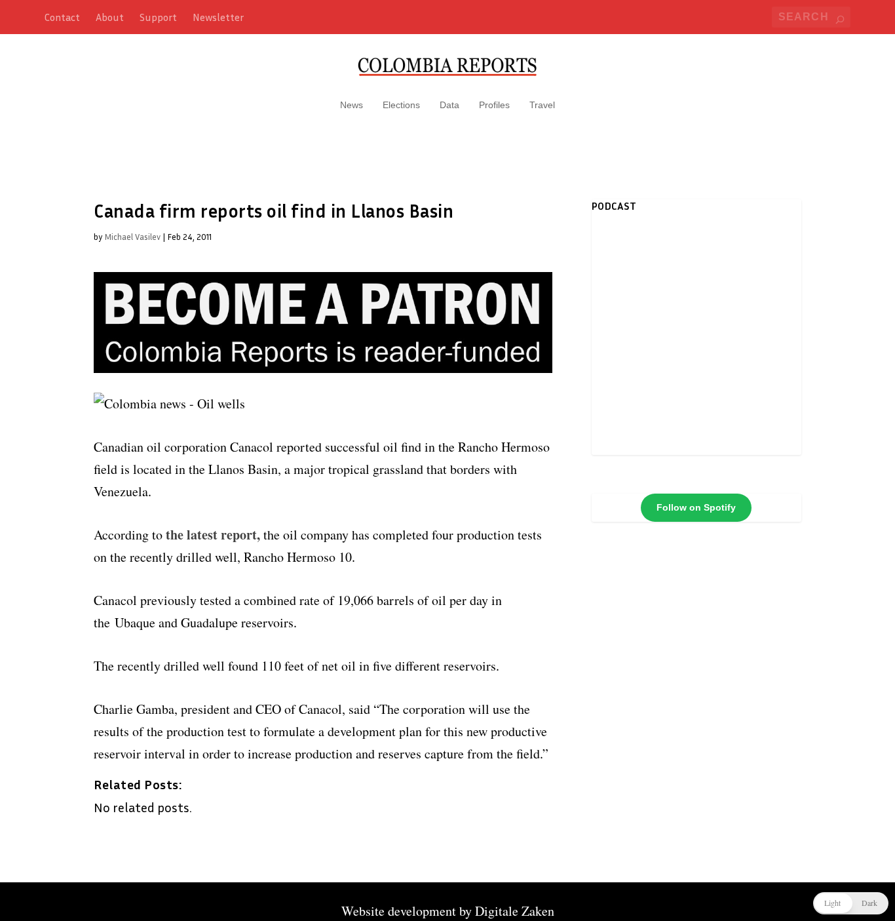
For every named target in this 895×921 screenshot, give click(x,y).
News (351, 105)
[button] (850, 903)
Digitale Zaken (514, 911)
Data (449, 105)
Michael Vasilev (132, 236)
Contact (62, 17)
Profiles (494, 105)
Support (158, 17)
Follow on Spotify (696, 507)
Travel (542, 105)
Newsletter (218, 17)
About (110, 17)
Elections (401, 105)
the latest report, (213, 534)
